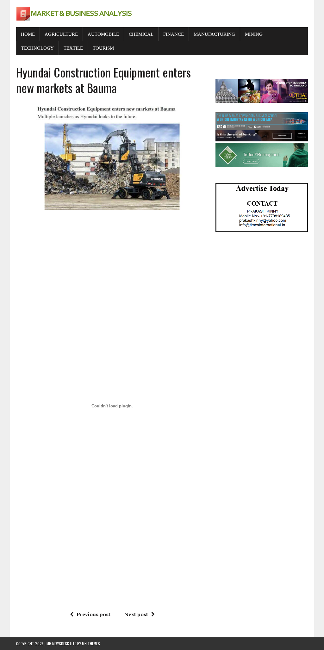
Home (28, 34)
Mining (254, 34)
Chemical (141, 34)
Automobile (103, 34)
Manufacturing (214, 34)
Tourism (103, 48)
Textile (73, 48)
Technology (37, 48)
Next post (136, 614)
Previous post (93, 614)
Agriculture (61, 34)
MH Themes (91, 643)
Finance (173, 34)
